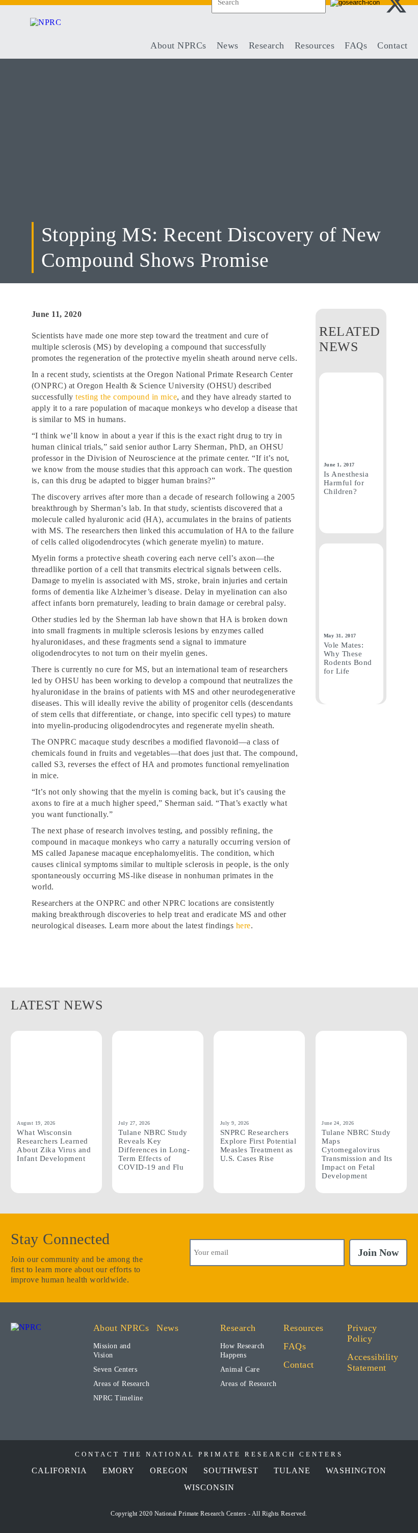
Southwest (230, 1470)
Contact (392, 45)
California (59, 1470)
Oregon (169, 1470)
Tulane (292, 1470)
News (228, 45)
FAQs (356, 45)
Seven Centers (115, 1369)
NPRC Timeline (118, 1398)
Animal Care (240, 1369)
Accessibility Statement (373, 1362)
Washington (356, 1470)
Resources (315, 45)
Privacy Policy (362, 1333)
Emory (118, 1470)
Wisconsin (209, 1487)
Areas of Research (121, 1384)
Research (266, 45)
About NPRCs (178, 45)
